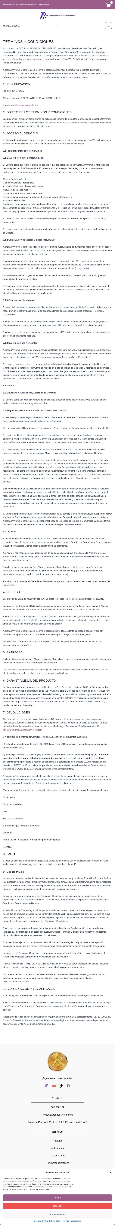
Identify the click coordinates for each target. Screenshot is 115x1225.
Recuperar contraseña (57, 1163)
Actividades (57, 1148)
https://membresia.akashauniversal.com (27, 59)
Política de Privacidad (51, 1221)
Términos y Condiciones (71, 1221)
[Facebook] (68, 1086)
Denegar (57, 1206)
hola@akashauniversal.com (24, 105)
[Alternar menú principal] (108, 25)
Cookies (37, 1221)
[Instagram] (47, 1086)
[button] (110, 1172)
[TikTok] (61, 1086)
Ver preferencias (58, 1214)
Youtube (57, 1141)
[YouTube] (54, 1086)
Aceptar (57, 1197)
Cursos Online (57, 1155)
